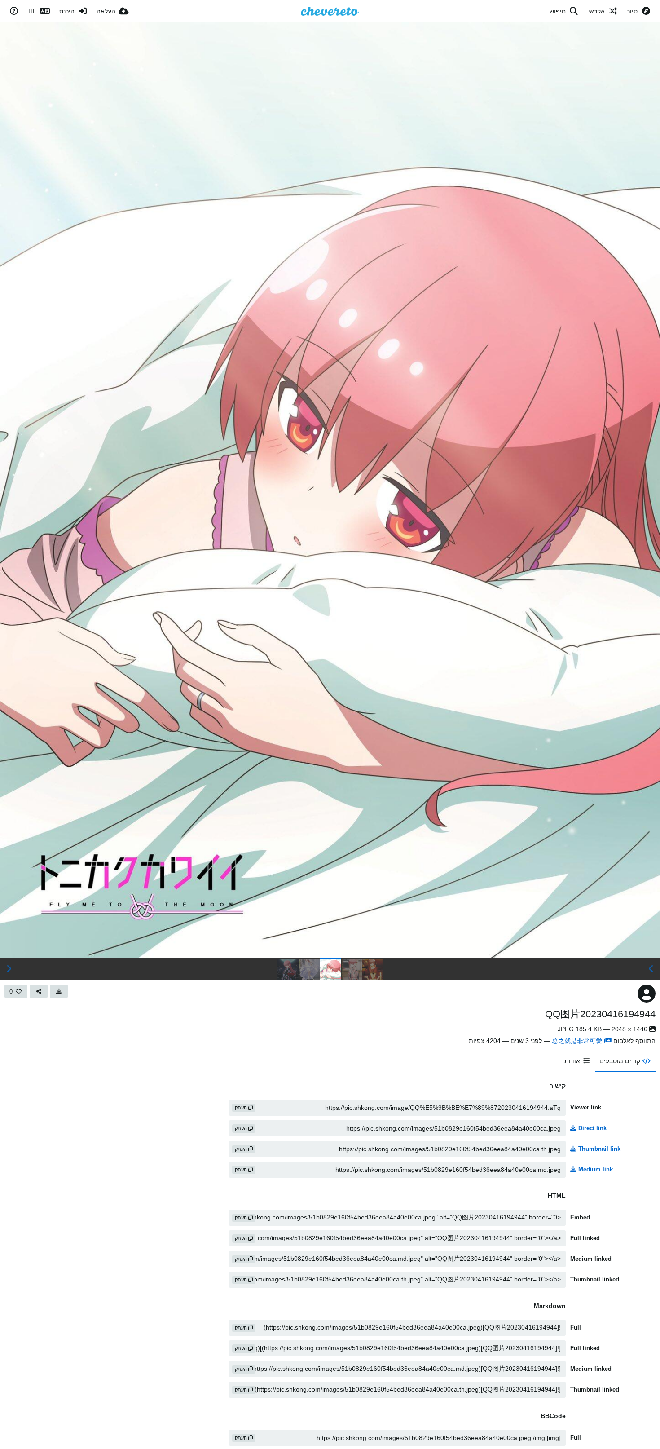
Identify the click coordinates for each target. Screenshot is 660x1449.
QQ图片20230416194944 (600, 1014)
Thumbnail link (599, 1148)
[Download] (59, 991)
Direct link (592, 1128)
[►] (9, 969)
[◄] (651, 969)
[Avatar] (647, 994)
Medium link (595, 1169)
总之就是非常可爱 (577, 1040)
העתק (241, 1107)
